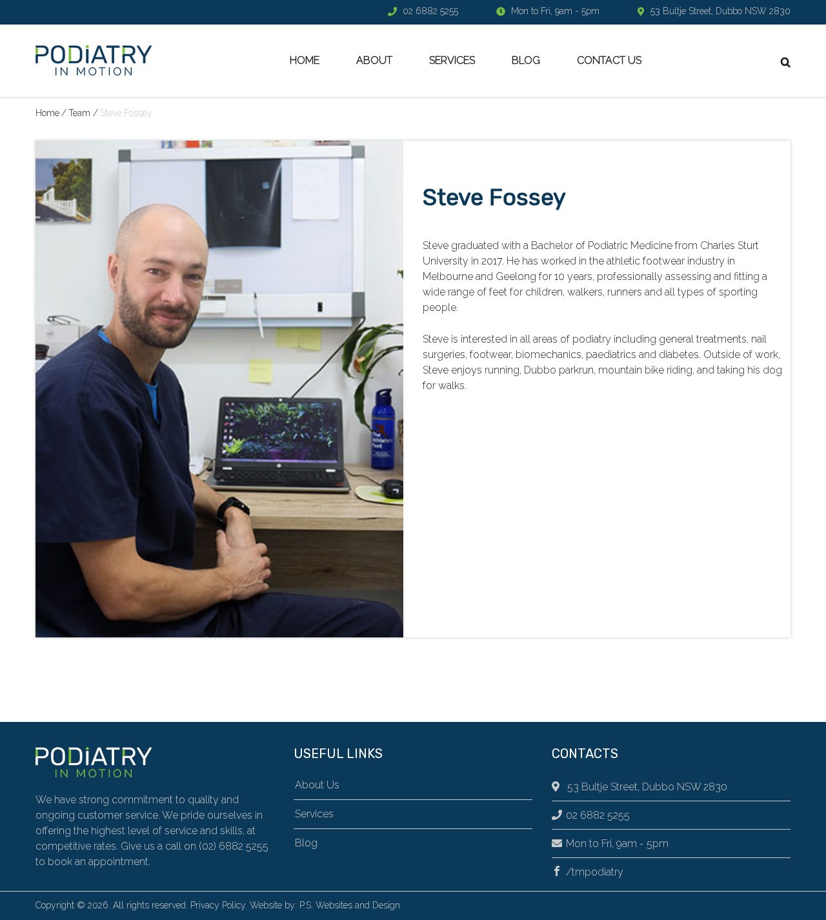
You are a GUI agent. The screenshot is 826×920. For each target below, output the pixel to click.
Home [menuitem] (304, 60)
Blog (306, 843)
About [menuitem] (374, 60)
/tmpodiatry (594, 872)
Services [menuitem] (452, 60)
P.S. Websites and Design (349, 905)
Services (314, 814)
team (79, 113)
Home (47, 113)
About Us (317, 785)
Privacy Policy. (218, 905)
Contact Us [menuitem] (609, 60)
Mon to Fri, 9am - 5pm (617, 843)
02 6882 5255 (430, 11)
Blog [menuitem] (526, 60)
